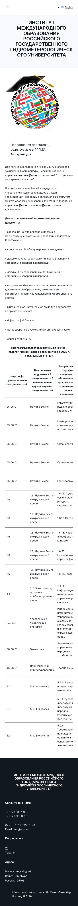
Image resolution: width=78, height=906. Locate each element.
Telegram (10, 852)
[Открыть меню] (7, 7)
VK (6, 847)
